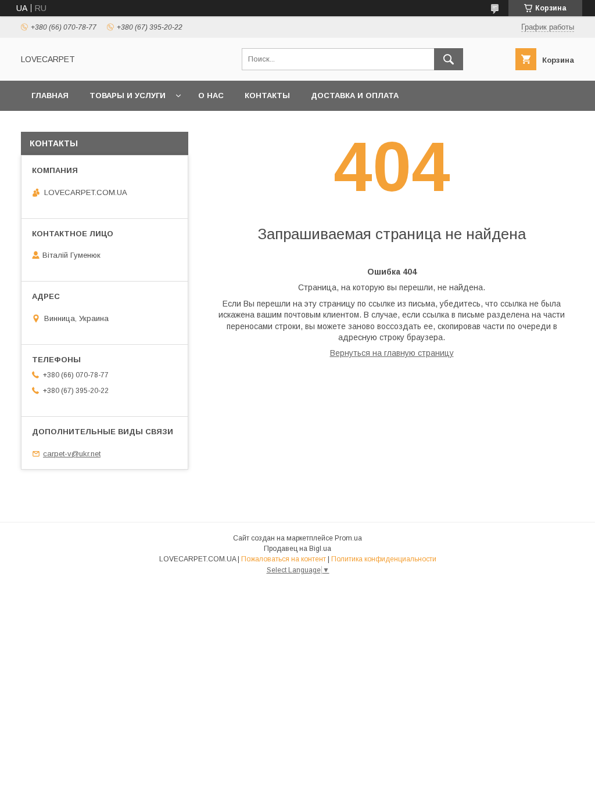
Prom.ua (348, 538)
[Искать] (448, 59)
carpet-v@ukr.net (72, 453)
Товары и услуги (127, 95)
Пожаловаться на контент (283, 559)
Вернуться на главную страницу (392, 353)
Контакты (267, 95)
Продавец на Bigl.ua (297, 549)
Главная (50, 95)
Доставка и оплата (355, 95)
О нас (211, 95)
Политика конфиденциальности (383, 559)
